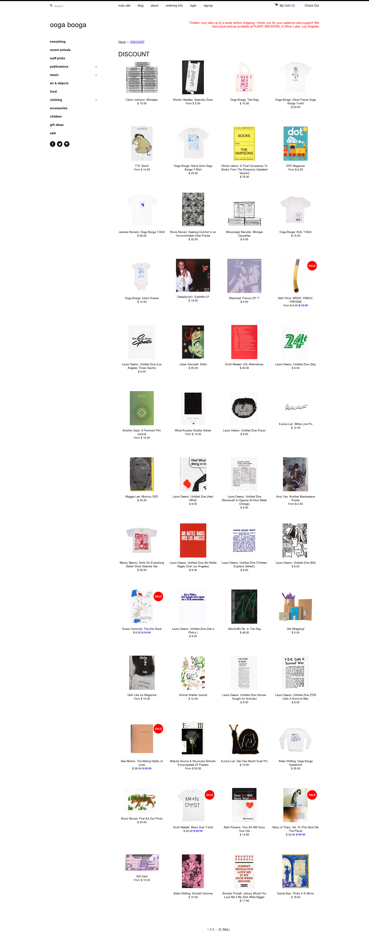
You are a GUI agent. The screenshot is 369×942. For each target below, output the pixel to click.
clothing (73, 100)
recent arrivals (60, 50)
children (56, 116)
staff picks (57, 58)
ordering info (174, 5)
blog (141, 5)
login (193, 5)
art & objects (59, 83)
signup (208, 5)
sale (53, 133)
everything (58, 41)
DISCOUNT (137, 42)
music (73, 75)
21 (220, 929)
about (154, 5)
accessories (58, 108)
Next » (226, 929)
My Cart (287, 5)
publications (73, 66)
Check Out (312, 5)
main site (124, 5)
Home (122, 42)
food (53, 91)
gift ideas (57, 124)
